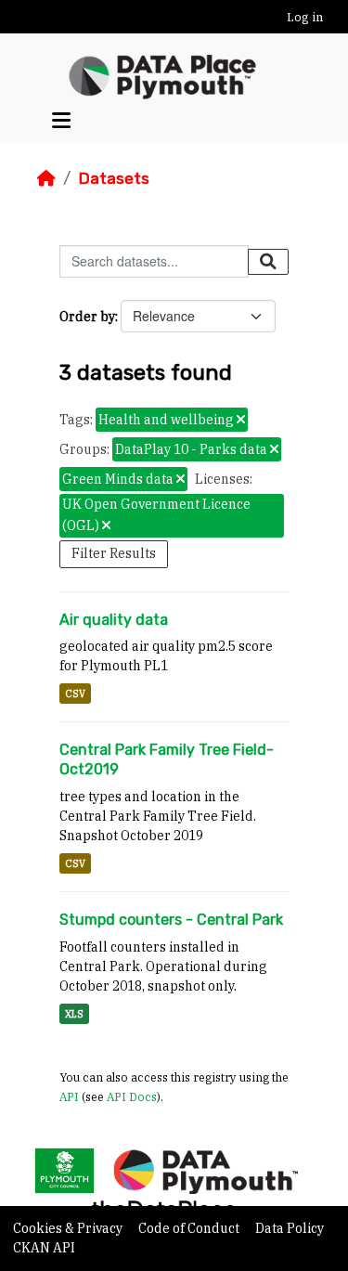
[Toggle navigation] (61, 120)
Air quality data (113, 620)
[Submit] (268, 262)
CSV (75, 693)
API (69, 1096)
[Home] (46, 178)
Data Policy (289, 1228)
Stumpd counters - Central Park (171, 919)
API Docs (132, 1096)
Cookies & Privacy (69, 1228)
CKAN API (44, 1247)
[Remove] (241, 420)
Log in (305, 17)
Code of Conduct (190, 1228)
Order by (87, 316)
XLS (74, 1013)
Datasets (113, 178)
